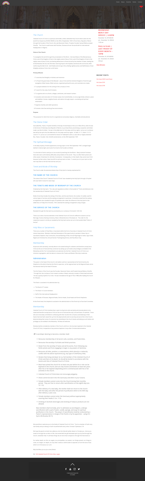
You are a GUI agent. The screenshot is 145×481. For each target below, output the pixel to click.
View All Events (101, 65)
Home (117, 2)
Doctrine (128, 2)
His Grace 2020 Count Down (104, 79)
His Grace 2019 (101, 82)
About (122, 2)
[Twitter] (79, 469)
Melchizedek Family (72, 473)
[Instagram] (75, 469)
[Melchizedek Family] (6, 4)
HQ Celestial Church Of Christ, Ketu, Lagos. (48, 454)
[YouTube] (70, 469)
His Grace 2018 (101, 85)
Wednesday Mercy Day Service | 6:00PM (106, 32)
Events (134, 2)
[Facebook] (66, 469)
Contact (140, 2)
